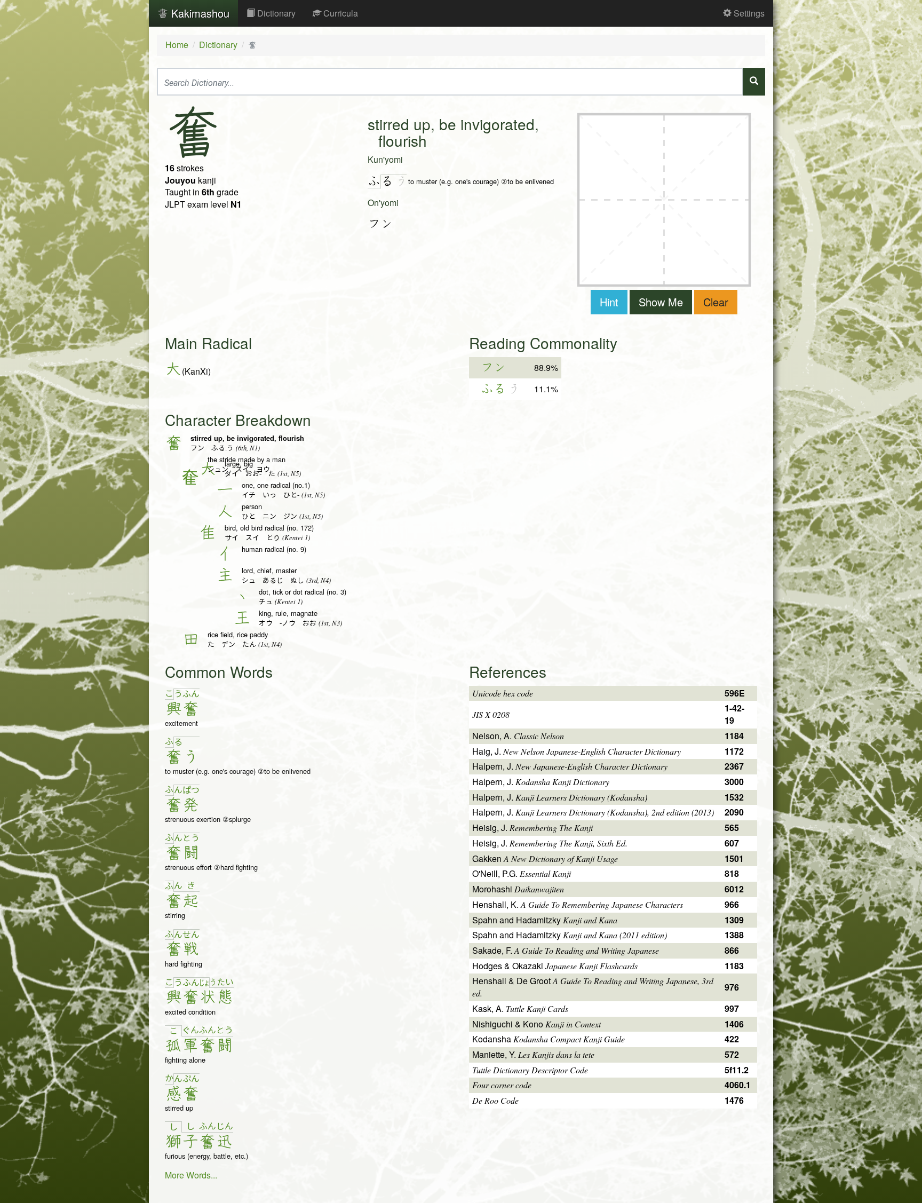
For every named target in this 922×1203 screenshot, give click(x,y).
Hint (609, 302)
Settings (748, 13)
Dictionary (275, 13)
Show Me (661, 302)
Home (176, 44)
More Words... (191, 1175)
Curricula (339, 13)
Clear (715, 302)
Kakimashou (198, 13)
